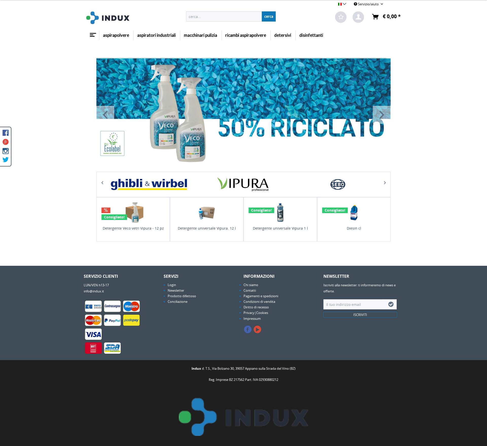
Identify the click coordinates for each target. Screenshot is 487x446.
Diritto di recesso (256, 307)
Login (172, 285)
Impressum (252, 318)
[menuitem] (231, 16)
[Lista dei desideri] (340, 17)
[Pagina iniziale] (92, 33)
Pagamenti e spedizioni (261, 296)
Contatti (250, 290)
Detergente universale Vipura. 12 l (207, 228)
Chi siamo (251, 285)
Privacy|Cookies (256, 312)
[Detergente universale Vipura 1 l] (280, 212)
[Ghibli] (149, 184)
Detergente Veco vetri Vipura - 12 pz (133, 228)
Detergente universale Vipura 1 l (280, 228)
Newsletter (176, 290)
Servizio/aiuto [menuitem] (368, 4)
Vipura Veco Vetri (243, 115)
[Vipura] (243, 184)
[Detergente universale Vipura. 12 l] (206, 212)
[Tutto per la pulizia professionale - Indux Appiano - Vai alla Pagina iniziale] (107, 17)
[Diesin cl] (353, 212)
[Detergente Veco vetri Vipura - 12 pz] (133, 212)
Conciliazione (177, 301)
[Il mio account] (358, 17)
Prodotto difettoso (182, 296)
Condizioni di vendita (259, 301)
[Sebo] (337, 184)
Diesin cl (354, 228)
